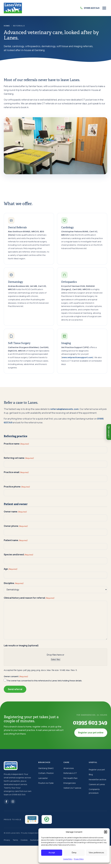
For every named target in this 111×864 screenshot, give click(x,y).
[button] (105, 832)
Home (7, 26)
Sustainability (36, 840)
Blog (91, 774)
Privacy (7, 840)
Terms (15, 840)
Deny (74, 852)
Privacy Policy (79, 859)
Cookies (24, 840)
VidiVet (108, 434)
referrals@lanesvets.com (64, 409)
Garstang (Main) (46, 768)
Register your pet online (90, 732)
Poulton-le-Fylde (46, 783)
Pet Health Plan (70, 778)
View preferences (96, 852)
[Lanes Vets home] (13, 8)
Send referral (15, 689)
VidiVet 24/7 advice (72, 787)
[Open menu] (104, 8)
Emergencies (69, 783)
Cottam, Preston (46, 773)
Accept (52, 852)
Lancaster (43, 778)
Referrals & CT (70, 773)
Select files (55, 660)
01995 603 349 (90, 722)
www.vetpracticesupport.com (77, 357)
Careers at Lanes (97, 784)
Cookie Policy (67, 859)
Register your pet (97, 769)
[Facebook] (6, 801)
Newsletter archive (97, 779)
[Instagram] (12, 801)
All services (68, 768)
